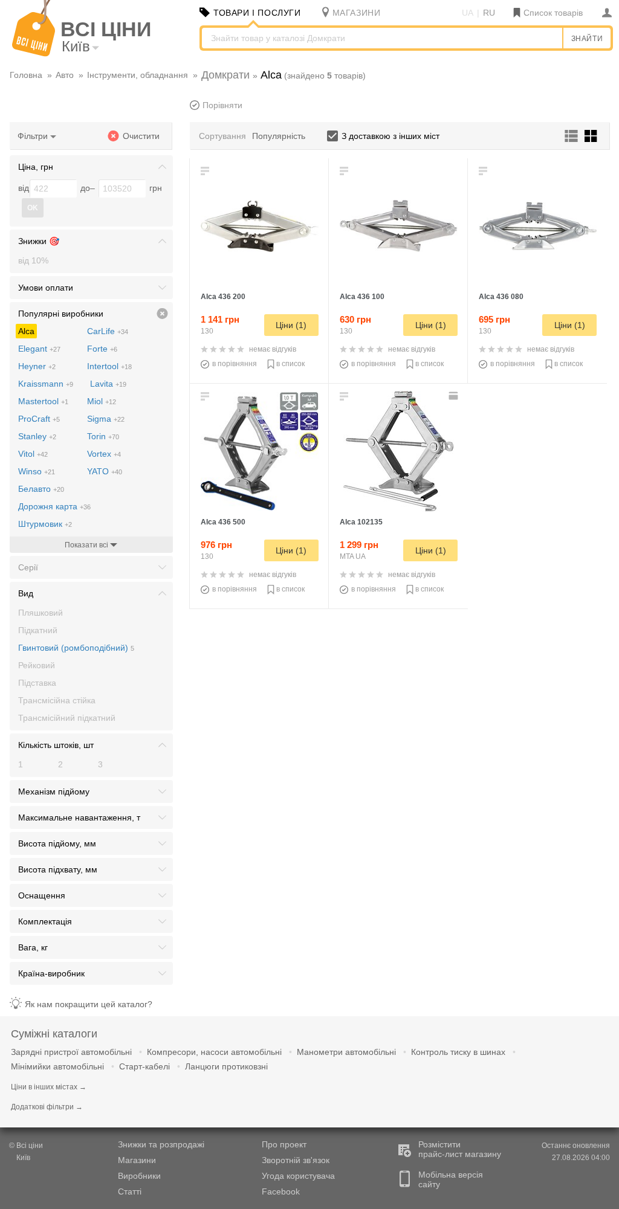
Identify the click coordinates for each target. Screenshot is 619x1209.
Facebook (281, 1191)
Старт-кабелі (144, 1066)
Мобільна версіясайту (450, 1179)
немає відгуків (272, 349)
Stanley (37, 436)
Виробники (139, 1176)
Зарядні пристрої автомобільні (71, 1052)
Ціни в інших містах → (48, 1087)
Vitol (33, 454)
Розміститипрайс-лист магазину (459, 1149)
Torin (103, 436)
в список (290, 363)
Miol (101, 401)
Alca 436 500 (223, 522)
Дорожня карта (54, 506)
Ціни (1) (291, 325)
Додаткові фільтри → (47, 1107)
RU (489, 13)
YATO (104, 471)
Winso (36, 471)
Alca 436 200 (223, 296)
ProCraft (39, 419)
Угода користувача (298, 1176)
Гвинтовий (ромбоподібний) (76, 648)
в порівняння (234, 363)
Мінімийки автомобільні (57, 1066)
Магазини (137, 1160)
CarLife (107, 331)
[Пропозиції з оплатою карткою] (454, 396)
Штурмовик (45, 524)
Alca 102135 (361, 522)
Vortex (104, 454)
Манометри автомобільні (346, 1052)
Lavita (108, 383)
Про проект (284, 1144)
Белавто (41, 489)
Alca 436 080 (501, 296)
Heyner (37, 366)
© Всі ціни (26, 1145)
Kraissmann (45, 383)
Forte (102, 348)
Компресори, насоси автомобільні (214, 1052)
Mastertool (43, 401)
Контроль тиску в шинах (458, 1052)
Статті (129, 1191)
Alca (26, 331)
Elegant (39, 348)
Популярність (278, 136)
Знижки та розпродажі (161, 1144)
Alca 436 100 (362, 296)
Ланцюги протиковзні (226, 1066)
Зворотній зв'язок (295, 1160)
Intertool (109, 366)
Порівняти (222, 105)
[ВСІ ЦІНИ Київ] (33, 54)
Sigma (106, 419)
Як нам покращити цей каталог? (88, 1004)
